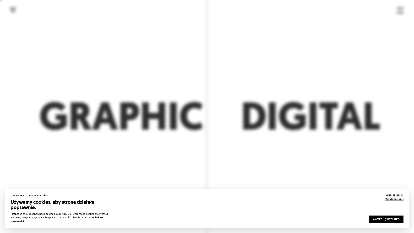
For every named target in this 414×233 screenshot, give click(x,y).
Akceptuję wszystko (386, 219)
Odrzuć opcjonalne (394, 195)
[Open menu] (400, 10)
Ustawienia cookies (394, 199)
